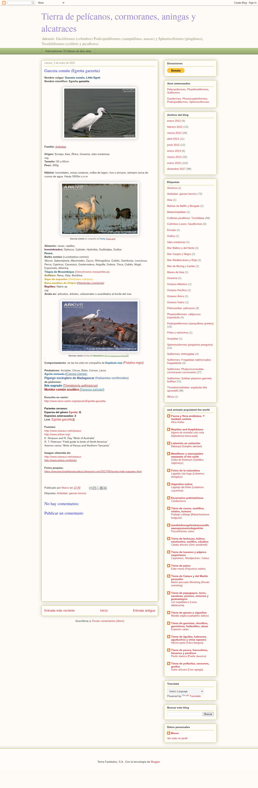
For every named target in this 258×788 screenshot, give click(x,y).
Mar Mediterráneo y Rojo (182, 260)
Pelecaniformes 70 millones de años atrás (68, 51)
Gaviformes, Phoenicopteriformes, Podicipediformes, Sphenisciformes (188, 100)
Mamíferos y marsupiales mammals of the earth (187, 455)
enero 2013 (174, 150)
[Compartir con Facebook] (102, 488)
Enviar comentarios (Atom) (108, 620)
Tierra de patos (181, 565)
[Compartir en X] (98, 488)
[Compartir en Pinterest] (105, 488)
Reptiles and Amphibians (187, 429)
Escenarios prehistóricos (187, 497)
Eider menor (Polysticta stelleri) (188, 568)
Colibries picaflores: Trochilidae (185, 218)
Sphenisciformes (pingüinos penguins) (190, 344)
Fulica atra (111, 239)
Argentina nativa (181, 484)
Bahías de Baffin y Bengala (183, 205)
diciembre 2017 (176, 168)
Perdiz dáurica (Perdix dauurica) (188, 656)
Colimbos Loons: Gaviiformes (184, 223)
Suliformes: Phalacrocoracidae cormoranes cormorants (185, 371)
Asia (169, 199)
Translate (195, 696)
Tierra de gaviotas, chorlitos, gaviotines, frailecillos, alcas (189, 625)
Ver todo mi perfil (177, 738)
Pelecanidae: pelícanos (181, 308)
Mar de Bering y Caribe (181, 266)
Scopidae (172, 338)
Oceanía (172, 278)
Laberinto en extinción (185, 443)
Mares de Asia (175, 272)
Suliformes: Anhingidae (181, 353)
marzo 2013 (174, 156)
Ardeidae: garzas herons (71, 493)
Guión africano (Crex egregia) (187, 669)
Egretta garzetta (62, 419)
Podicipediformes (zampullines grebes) (190, 323)
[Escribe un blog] (94, 488)
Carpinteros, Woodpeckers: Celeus (190, 558)
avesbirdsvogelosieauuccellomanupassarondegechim (190, 527)
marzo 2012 (174, 132)
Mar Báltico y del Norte (180, 247)
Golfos (171, 235)
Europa (171, 229)
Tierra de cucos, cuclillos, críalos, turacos (187, 510)
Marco (175, 733)
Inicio (104, 610)
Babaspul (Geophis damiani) (186, 446)
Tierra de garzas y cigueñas (189, 612)
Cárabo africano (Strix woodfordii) (189, 544)
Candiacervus (178, 501)
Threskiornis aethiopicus (80, 385)
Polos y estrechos (177, 332)
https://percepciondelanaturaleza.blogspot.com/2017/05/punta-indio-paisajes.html (93, 471)
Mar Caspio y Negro (179, 253)
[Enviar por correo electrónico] (91, 488)
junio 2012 (173, 144)
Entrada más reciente (59, 610)
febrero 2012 (175, 126)
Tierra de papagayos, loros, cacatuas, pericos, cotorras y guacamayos (190, 595)
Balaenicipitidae (176, 211)
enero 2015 (174, 162)
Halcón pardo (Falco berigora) (187, 642)
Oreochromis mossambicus (92, 271)
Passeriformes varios (182, 531)
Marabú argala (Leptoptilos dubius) (190, 615)
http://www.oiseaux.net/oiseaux (62, 430)
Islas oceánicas (176, 242)
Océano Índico (176, 302)
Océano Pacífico (177, 290)
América (172, 187)
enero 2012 (174, 120)
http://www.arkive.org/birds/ (60, 460)
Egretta (73, 412)
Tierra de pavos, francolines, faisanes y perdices (189, 652)
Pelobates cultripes (80, 279)
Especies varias (180, 629)
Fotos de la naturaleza (185, 470)
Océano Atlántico (177, 284)
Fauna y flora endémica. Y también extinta (188, 417)
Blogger (155, 761)
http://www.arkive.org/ (57, 434)
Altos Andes (177, 422)
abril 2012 (173, 138)
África (170, 396)
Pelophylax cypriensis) (91, 282)
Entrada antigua (144, 610)
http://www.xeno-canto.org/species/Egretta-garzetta (75, 401)
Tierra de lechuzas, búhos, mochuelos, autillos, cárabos (190, 540)
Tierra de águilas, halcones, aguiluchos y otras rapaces (189, 638)
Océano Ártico (175, 296)
